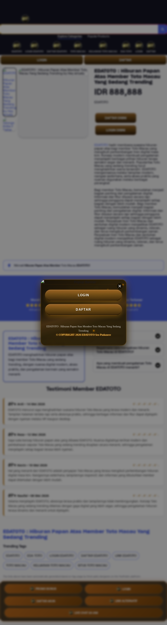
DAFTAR (83, 309)
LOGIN (83, 295)
